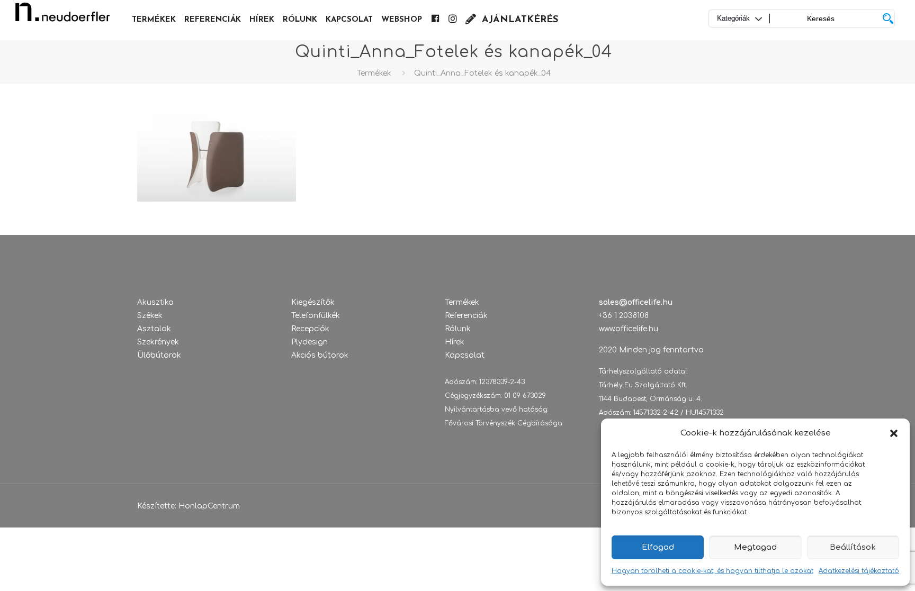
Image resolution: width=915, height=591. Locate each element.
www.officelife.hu (628, 329)
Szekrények (158, 342)
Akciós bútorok (319, 355)
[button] (894, 433)
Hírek (454, 342)
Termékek (374, 73)
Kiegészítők (313, 302)
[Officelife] (62, 16)
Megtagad (755, 547)
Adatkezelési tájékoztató (859, 571)
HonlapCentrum (209, 506)
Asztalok (154, 329)
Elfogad (658, 547)
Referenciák (466, 316)
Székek (150, 316)
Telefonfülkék (315, 316)
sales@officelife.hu (635, 302)
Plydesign (309, 342)
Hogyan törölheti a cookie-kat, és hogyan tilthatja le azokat (712, 571)
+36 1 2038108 (624, 316)
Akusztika (155, 302)
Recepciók (310, 329)
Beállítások (853, 547)
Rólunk (458, 329)
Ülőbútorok (159, 355)
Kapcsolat (465, 355)
